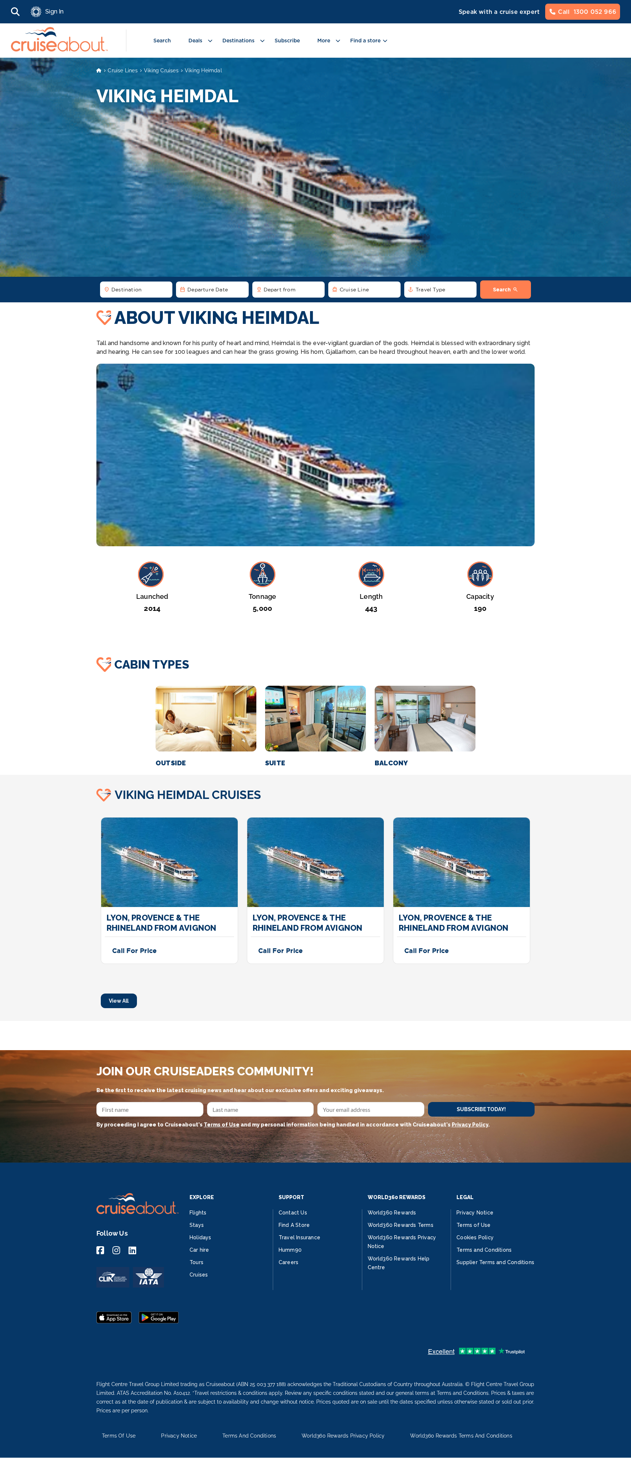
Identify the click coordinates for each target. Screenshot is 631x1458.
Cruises (199, 1275)
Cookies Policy (475, 1237)
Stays (197, 1225)
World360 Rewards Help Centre (399, 1263)
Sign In (54, 11)
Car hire (199, 1250)
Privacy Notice (474, 1213)
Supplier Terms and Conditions (495, 1262)
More (323, 40)
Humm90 (290, 1250)
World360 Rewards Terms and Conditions (461, 1436)
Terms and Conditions (484, 1250)
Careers (288, 1262)
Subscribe (287, 40)
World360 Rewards (392, 1213)
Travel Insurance (299, 1237)
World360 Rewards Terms (400, 1225)
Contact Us (293, 1213)
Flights (198, 1213)
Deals (195, 40)
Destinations (238, 40)
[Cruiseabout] (59, 49)
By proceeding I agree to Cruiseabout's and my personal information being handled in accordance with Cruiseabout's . (293, 1125)
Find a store (365, 40)
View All (119, 1001)
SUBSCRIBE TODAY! (481, 1109)
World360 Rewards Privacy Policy (343, 1436)
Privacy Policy (470, 1125)
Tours (196, 1262)
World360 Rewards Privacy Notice (402, 1242)
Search (162, 40)
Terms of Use (222, 1125)
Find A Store (294, 1225)
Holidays (200, 1237)
